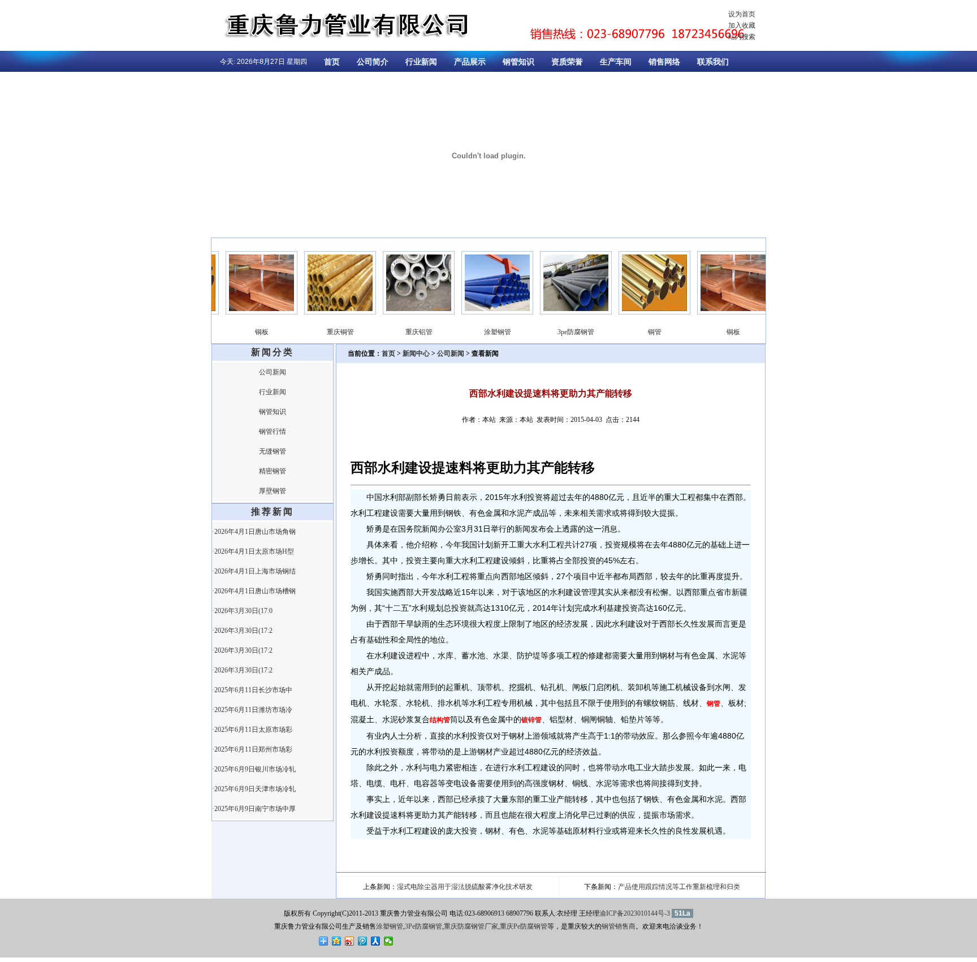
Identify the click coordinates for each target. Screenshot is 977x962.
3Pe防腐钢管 (423, 926)
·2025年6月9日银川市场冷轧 (254, 769)
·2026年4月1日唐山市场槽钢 (254, 591)
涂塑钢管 (485, 332)
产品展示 (470, 62)
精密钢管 (272, 471)
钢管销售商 (619, 926)
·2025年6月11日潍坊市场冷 (252, 710)
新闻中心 (416, 353)
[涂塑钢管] (485, 312)
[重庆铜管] (328, 312)
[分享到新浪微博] (350, 941)
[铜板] (249, 312)
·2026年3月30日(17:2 (242, 631)
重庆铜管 (327, 332)
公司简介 (372, 62)
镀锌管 (531, 720)
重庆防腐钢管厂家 (471, 926)
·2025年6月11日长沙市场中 (252, 690)
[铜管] (642, 312)
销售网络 (664, 62)
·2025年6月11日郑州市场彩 (252, 749)
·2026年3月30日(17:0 (242, 611)
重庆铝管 (406, 332)
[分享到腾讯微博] (363, 941)
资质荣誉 (567, 62)
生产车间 (616, 62)
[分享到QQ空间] (336, 941)
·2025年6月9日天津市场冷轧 (254, 789)
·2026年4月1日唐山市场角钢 (254, 532)
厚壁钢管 (272, 491)
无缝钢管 (272, 451)
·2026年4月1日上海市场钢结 (254, 571)
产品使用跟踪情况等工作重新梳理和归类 (679, 887)
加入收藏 (741, 25)
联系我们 (713, 62)
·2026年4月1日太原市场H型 (253, 551)
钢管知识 (518, 62)
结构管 (440, 720)
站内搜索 (741, 37)
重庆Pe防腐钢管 (523, 926)
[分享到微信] (389, 941)
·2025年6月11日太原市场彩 (252, 730)
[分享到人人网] (376, 941)
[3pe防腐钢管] (563, 312)
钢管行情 (272, 431)
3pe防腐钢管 (563, 332)
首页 (332, 62)
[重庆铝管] (406, 312)
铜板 (249, 332)
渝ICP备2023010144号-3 (634, 913)
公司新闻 (272, 372)
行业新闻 (421, 62)
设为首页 (741, 14)
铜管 (642, 332)
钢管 (713, 704)
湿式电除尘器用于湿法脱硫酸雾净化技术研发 (465, 887)
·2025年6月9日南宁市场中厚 (254, 809)
